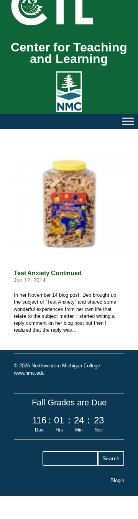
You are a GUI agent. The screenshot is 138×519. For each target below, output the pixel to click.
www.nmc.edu (29, 373)
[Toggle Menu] (128, 121)
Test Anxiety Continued (48, 273)
